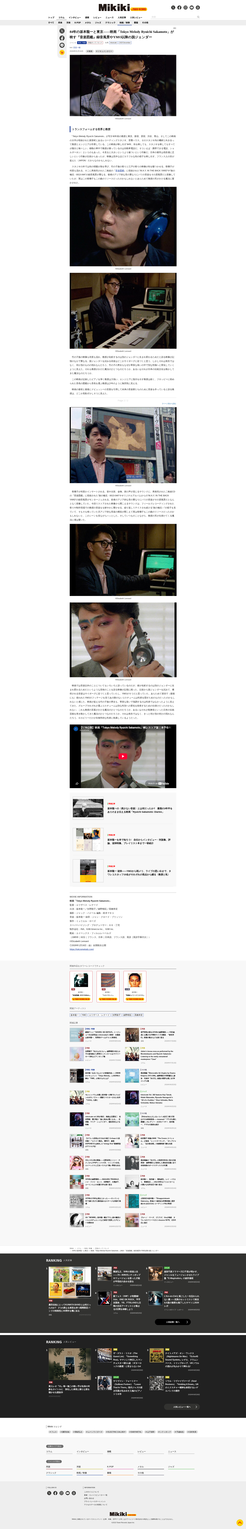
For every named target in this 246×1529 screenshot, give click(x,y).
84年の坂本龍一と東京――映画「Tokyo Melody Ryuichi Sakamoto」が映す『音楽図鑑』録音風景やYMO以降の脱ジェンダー (115, 1251)
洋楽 (68, 22)
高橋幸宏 (138, 1015)
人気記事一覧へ (173, 1322)
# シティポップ (164, 1432)
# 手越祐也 (179, 1432)
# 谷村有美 (192, 1432)
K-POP (78, 22)
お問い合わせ (89, 1498)
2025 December (125, 43)
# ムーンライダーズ (94, 1432)
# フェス (53, 1432)
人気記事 (122, 17)
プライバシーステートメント (95, 1501)
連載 (87, 17)
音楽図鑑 (119, 170)
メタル (88, 22)
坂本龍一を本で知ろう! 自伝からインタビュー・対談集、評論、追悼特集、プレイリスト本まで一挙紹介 (139, 841)
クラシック (110, 22)
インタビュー (75, 17)
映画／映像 (125, 22)
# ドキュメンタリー (104, 51)
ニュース (110, 17)
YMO (84, 1015)
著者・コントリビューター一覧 (95, 1495)
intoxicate (113, 43)
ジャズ (98, 22)
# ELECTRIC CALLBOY (115, 1432)
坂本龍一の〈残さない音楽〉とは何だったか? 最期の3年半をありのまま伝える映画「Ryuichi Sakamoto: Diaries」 (139, 810)
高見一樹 (76, 48)
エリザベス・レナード (99, 1015)
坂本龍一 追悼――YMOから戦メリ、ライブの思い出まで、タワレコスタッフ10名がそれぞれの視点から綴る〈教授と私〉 (139, 873)
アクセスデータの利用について (95, 1504)
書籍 (136, 22)
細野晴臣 (127, 1015)
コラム (61, 17)
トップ (51, 17)
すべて (51, 22)
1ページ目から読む (169, 404)
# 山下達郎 (150, 1432)
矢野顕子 (116, 1015)
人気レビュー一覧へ (182, 1406)
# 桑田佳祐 (65, 1432)
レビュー (97, 17)
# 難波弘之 (78, 1432)
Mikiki (72, 1248)
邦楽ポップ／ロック (95, 43)
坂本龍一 (75, 1015)
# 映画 (89, 51)
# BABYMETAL (136, 1432)
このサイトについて (91, 1492)
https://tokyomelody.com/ (82, 949)
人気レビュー (136, 17)
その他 (145, 22)
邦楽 (60, 22)
